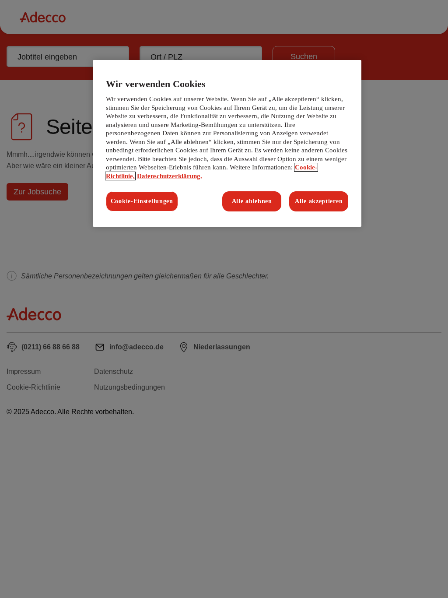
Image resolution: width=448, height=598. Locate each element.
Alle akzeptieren (319, 201)
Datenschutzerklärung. (169, 175)
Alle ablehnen (252, 201)
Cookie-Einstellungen (142, 201)
